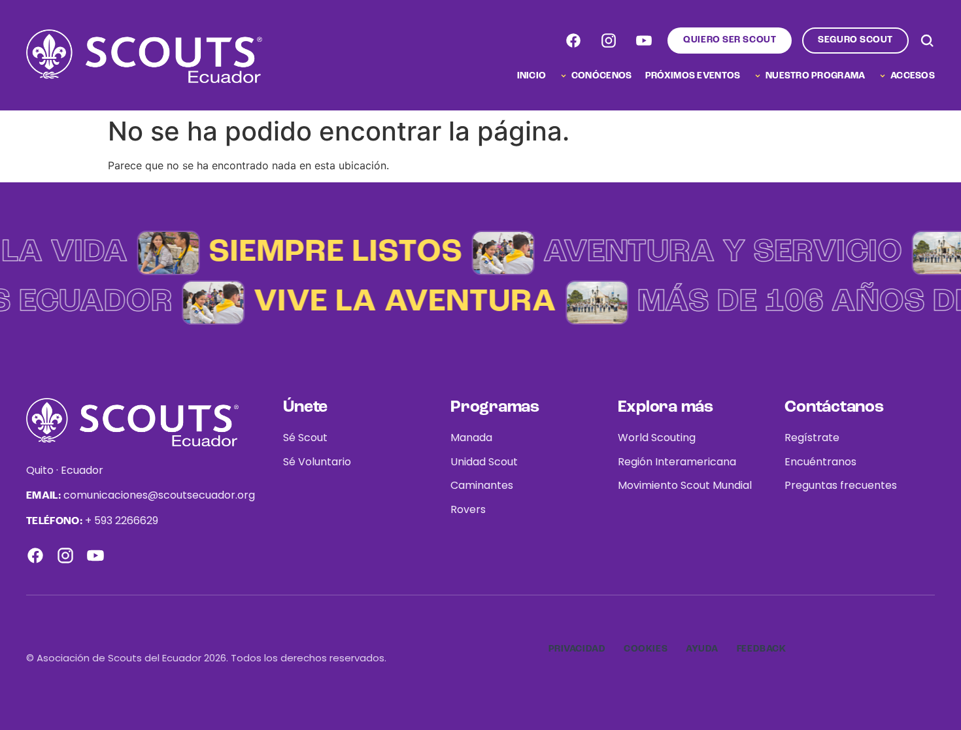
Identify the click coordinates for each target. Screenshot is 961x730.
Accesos (912, 75)
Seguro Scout (855, 39)
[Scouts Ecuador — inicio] (144, 56)
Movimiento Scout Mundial (685, 485)
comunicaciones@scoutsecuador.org (159, 495)
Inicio (532, 75)
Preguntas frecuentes (840, 485)
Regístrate (811, 437)
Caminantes (481, 485)
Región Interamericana (677, 461)
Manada (471, 437)
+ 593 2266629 (121, 520)
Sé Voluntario (317, 461)
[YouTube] (644, 40)
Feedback (761, 649)
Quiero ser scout (729, 39)
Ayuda (702, 649)
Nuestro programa (815, 75)
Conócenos (601, 75)
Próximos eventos (692, 75)
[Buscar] (927, 40)
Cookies (645, 649)
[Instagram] (609, 40)
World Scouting (657, 437)
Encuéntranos (820, 461)
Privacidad (577, 649)
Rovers (468, 509)
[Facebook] (573, 40)
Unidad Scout (484, 461)
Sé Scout (305, 437)
